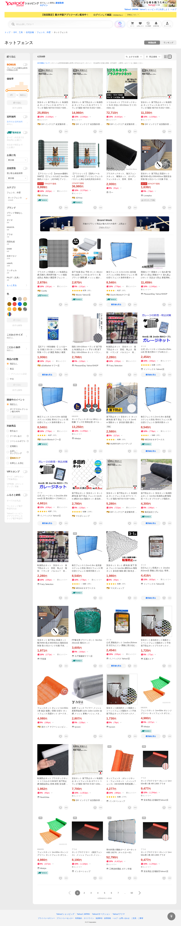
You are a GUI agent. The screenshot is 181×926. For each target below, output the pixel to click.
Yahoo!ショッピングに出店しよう (154, 9)
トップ (7, 32)
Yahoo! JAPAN (131, 9)
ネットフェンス (19, 42)
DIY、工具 (18, 32)
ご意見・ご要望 (137, 918)
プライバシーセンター (65, 918)
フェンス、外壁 (44, 32)
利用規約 (78, 918)
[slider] (7, 90)
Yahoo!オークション (101, 914)
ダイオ (143, 346)
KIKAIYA (75, 416)
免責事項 (99, 918)
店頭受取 (11, 168)
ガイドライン (89, 918)
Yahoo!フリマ (119, 914)
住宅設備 (30, 32)
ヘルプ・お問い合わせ (121, 918)
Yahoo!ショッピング (65, 914)
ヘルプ (173, 9)
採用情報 (107, 918)
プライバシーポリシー (46, 918)
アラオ (143, 778)
